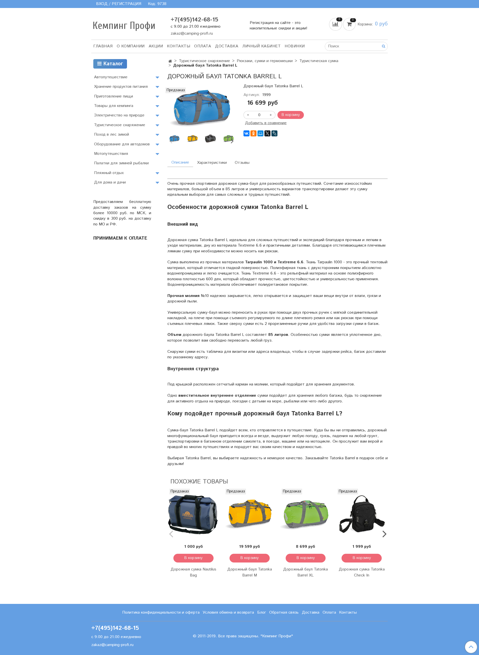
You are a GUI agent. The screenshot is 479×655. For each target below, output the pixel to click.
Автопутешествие (110, 77)
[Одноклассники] (253, 133)
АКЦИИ (156, 46)
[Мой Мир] (260, 133)
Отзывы (242, 163)
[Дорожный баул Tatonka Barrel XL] (306, 515)
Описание (180, 162)
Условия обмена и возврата (228, 612)
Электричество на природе (119, 115)
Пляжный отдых (109, 173)
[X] (267, 133)
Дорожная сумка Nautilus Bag (193, 572)
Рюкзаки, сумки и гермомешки (265, 61)
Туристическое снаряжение (204, 61)
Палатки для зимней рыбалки (121, 163)
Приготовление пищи (113, 96)
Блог (261, 612)
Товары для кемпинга (113, 106)
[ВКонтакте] (246, 133)
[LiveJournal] (274, 133)
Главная (103, 46)
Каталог (112, 64)
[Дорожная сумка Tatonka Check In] (362, 515)
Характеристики (212, 163)
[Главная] (170, 61)
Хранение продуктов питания (121, 87)
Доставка (226, 46)
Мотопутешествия (111, 154)
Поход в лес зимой (111, 134)
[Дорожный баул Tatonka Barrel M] (250, 515)
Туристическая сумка (318, 61)
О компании (131, 46)
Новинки (295, 46)
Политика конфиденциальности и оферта (161, 612)
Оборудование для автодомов (122, 144)
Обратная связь (284, 612)
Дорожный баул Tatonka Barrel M (249, 572)
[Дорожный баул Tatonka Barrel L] (201, 108)
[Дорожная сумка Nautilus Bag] (193, 515)
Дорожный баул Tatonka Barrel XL (305, 572)
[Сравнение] (336, 24)
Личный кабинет (261, 46)
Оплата (202, 46)
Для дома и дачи (110, 182)
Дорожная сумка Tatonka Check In (362, 572)
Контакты (178, 46)
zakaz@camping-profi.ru (192, 33)
